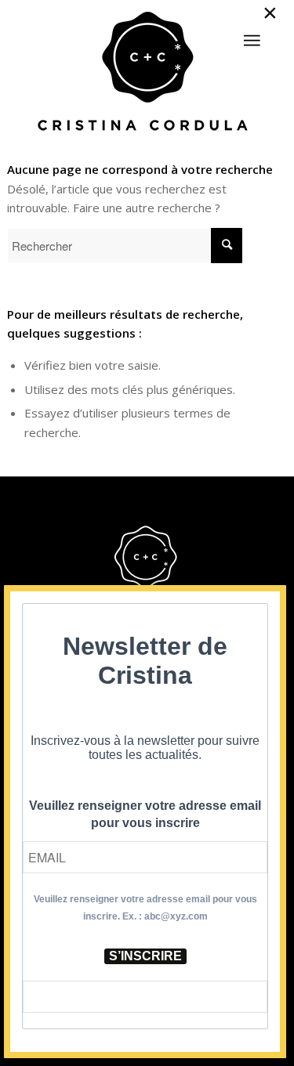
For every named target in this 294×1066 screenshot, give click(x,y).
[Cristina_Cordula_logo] (146, 73)
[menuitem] (251, 33)
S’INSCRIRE (145, 956)
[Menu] (251, 41)
